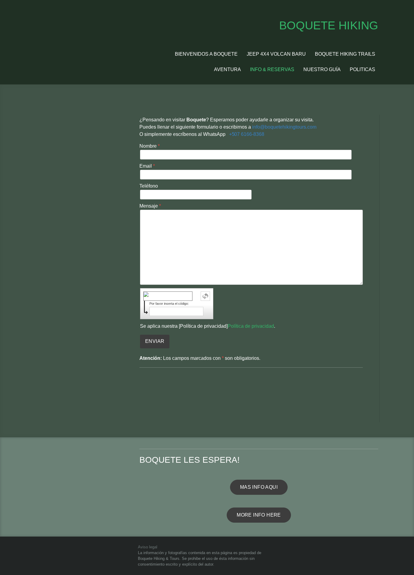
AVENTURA (227, 69)
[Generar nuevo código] (205, 296)
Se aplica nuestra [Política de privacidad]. (207, 326)
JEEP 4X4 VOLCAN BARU (276, 54)
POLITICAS (362, 69)
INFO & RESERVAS (272, 69)
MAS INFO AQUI (259, 487)
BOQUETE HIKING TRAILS (345, 54)
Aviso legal (147, 547)
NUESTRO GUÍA (322, 69)
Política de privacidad (251, 326)
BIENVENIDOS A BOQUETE (206, 54)
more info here (259, 515)
